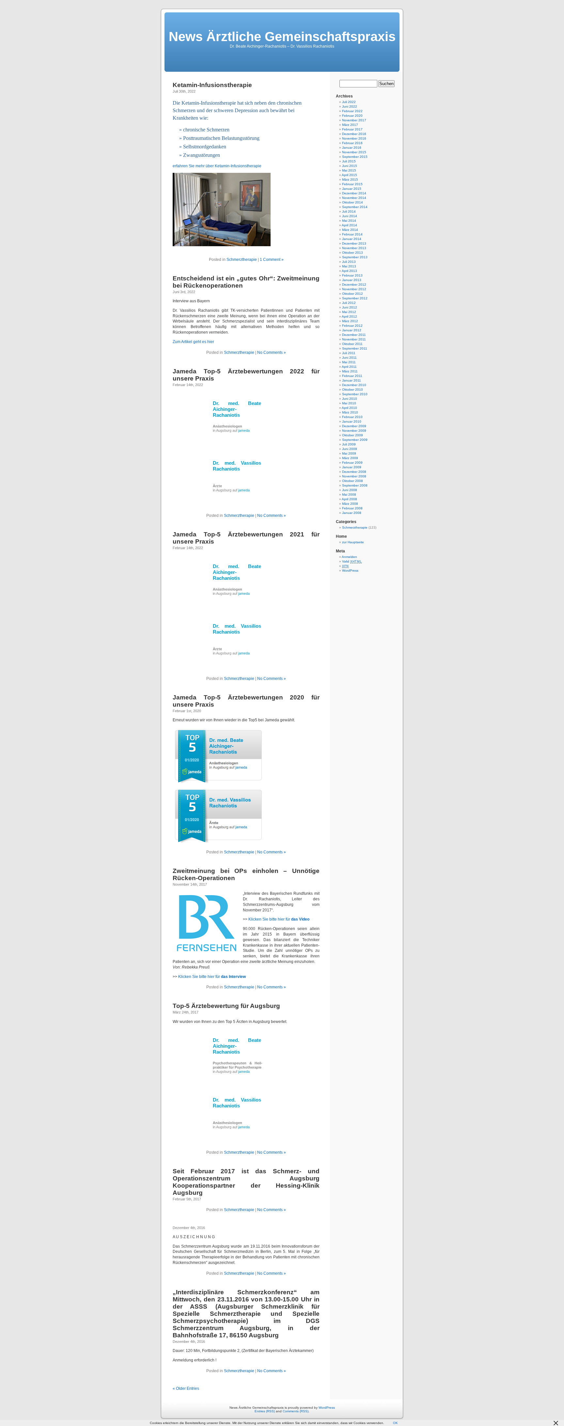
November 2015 (354, 152)
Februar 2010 (352, 417)
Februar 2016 (352, 143)
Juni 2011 (349, 357)
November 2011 (354, 339)
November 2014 (354, 198)
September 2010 (355, 394)
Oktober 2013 (352, 252)
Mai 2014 (349, 220)
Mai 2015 (349, 170)
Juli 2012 (349, 303)
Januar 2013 (351, 280)
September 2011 (354, 348)
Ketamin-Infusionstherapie (212, 85)
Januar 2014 (351, 239)
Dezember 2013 (354, 243)
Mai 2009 (349, 453)
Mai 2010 (349, 403)
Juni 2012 (349, 307)
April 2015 (349, 175)
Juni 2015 (349, 166)
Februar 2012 (352, 325)
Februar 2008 (352, 508)
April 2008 (349, 499)
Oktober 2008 (352, 481)
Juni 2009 (349, 449)
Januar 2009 (351, 467)
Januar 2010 (351, 421)
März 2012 (350, 321)
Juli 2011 (348, 353)
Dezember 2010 (354, 385)
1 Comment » (272, 259)
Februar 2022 (352, 111)
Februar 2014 (352, 234)
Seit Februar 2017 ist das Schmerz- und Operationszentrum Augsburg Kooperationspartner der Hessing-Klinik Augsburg (246, 1182)
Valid (352, 561)
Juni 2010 (349, 398)
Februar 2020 (352, 115)
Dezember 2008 (354, 471)
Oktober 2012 (352, 293)
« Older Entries (186, 1388)
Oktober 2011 (352, 344)
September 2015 (355, 156)
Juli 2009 (349, 444)
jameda (244, 430)
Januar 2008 (351, 513)
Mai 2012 (349, 312)
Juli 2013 (349, 261)
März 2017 (350, 125)
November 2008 (354, 476)
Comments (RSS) (295, 1411)
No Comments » (271, 352)
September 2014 (355, 207)
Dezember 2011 (354, 335)
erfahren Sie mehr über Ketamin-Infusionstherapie (217, 166)
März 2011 (350, 371)
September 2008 (355, 485)
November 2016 (354, 138)
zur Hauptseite (353, 542)
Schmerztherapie (242, 259)
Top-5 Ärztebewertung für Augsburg (226, 1005)
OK (395, 1423)
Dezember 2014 (354, 193)
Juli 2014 (349, 211)
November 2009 (354, 430)
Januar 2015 (351, 188)
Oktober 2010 (352, 389)
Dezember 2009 (354, 426)
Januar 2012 (351, 330)
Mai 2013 (349, 266)
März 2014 (350, 230)
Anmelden (349, 557)
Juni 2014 (349, 216)
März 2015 (350, 179)
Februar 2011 (352, 376)
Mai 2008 (349, 494)
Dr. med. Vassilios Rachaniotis (237, 466)
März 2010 (350, 412)
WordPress (350, 570)
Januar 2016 (351, 147)
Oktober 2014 (352, 202)
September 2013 (355, 257)
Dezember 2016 (354, 134)
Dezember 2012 (354, 284)
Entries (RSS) (265, 1411)
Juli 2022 (349, 102)
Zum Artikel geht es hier (193, 341)
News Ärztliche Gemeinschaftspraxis (282, 36)
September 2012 (355, 298)
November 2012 (354, 289)
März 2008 (350, 503)
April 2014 (349, 225)
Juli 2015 (349, 161)
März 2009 (350, 458)
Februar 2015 (352, 184)
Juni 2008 (349, 490)
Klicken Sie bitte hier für (278, 919)
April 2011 (349, 366)
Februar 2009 (352, 462)
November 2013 (354, 248)
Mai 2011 (349, 362)
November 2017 (354, 120)
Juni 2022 (349, 106)
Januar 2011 (351, 380)
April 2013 (349, 271)
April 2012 (349, 316)
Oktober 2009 (352, 435)
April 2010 (349, 408)
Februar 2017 (352, 129)
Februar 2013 (352, 275)
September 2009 (355, 440)
